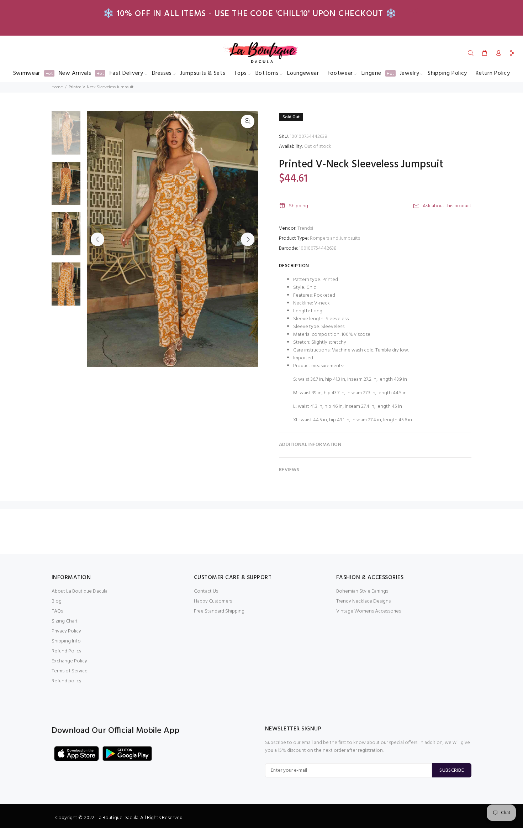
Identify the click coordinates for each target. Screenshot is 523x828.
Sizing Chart (65, 621)
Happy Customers (213, 601)
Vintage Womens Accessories (368, 611)
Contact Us (206, 591)
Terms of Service (70, 671)
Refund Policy (66, 651)
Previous (97, 239)
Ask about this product (447, 206)
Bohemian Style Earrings (362, 591)
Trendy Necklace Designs (363, 601)
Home (57, 87)
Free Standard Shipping (219, 611)
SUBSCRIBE (451, 770)
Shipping (298, 206)
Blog (57, 601)
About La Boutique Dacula (79, 591)
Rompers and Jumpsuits (335, 238)
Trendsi (305, 228)
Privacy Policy (66, 631)
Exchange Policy (69, 661)
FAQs (57, 611)
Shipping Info (66, 641)
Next (247, 239)
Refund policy (66, 681)
